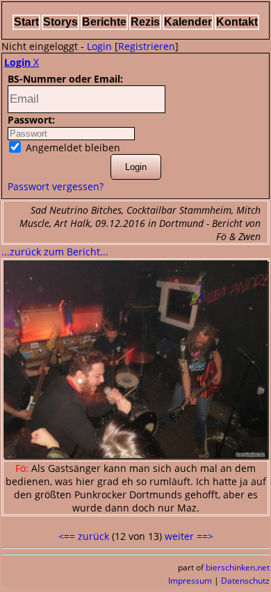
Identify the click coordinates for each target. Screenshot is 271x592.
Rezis (145, 22)
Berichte (104, 22)
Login (99, 46)
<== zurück (83, 536)
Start (26, 22)
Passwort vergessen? (56, 186)
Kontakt (237, 22)
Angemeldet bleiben (71, 147)
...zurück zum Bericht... (54, 251)
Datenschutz (245, 580)
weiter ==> (189, 536)
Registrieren (146, 46)
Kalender (188, 22)
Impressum (190, 580)
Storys (60, 22)
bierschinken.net (238, 567)
